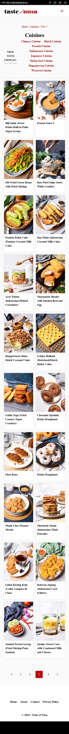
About (23, 702)
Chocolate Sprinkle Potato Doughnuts (48, 417)
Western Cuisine (41, 70)
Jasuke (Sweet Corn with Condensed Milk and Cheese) (49, 648)
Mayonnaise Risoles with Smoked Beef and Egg (50, 301)
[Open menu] (62, 10)
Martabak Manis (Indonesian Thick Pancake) (47, 529)
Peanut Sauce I (45, 123)
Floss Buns (11, 474)
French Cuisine (41, 46)
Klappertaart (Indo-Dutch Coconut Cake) (17, 358)
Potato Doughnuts (47, 474)
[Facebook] (50, 2)
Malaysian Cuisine (41, 60)
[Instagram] (55, 2)
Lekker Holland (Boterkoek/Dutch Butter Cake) (47, 360)
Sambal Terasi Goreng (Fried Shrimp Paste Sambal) (18, 648)
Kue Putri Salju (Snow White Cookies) (50, 184)
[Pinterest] (60, 2)
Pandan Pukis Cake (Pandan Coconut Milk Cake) (18, 241)
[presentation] (18, 100)
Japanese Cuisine (41, 56)
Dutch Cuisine (52, 41)
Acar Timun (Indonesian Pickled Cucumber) (16, 301)
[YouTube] (65, 2)
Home (24, 26)
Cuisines (34, 26)
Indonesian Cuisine (41, 51)
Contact (35, 702)
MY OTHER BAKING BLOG (17, 3)
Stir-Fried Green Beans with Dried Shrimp (18, 184)
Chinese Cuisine (31, 41)
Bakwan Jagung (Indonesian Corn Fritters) (47, 589)
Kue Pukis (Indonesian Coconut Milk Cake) (50, 239)
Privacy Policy (51, 702)
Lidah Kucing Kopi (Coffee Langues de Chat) (16, 589)
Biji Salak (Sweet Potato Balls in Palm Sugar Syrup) (16, 127)
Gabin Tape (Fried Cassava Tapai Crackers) (15, 419)
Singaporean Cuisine (41, 65)
